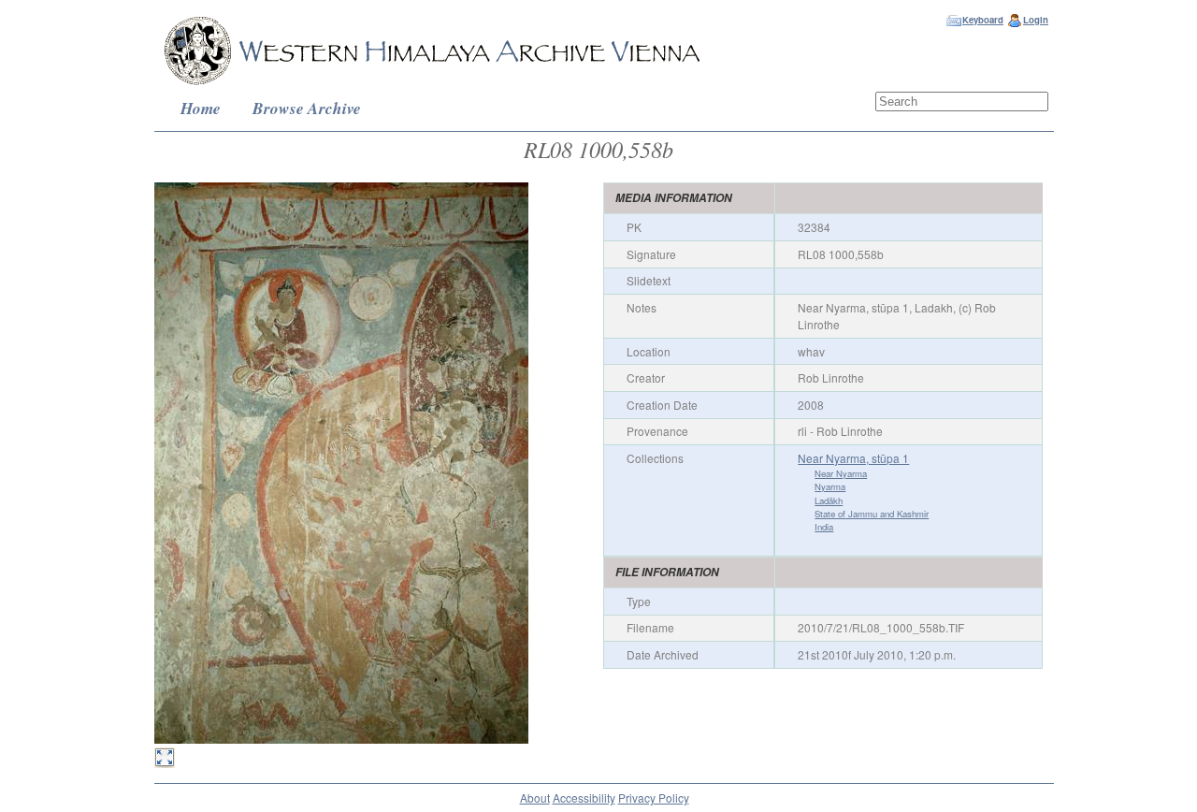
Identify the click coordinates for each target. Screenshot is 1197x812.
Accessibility (584, 797)
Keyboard (982, 19)
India (824, 526)
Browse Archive (306, 108)
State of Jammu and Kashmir (872, 513)
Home (200, 108)
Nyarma (830, 486)
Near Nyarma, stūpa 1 (853, 458)
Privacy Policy (653, 797)
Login (1035, 19)
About (535, 797)
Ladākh (829, 500)
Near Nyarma (841, 473)
